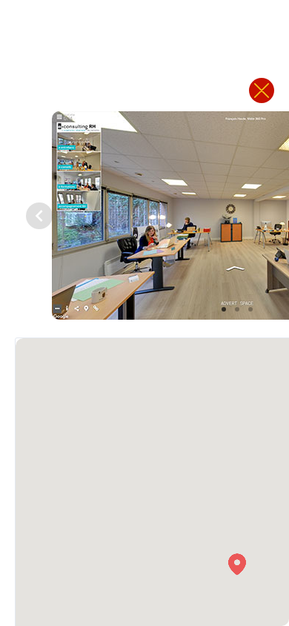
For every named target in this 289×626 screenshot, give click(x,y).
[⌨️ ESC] (261, 90)
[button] (237, 564)
